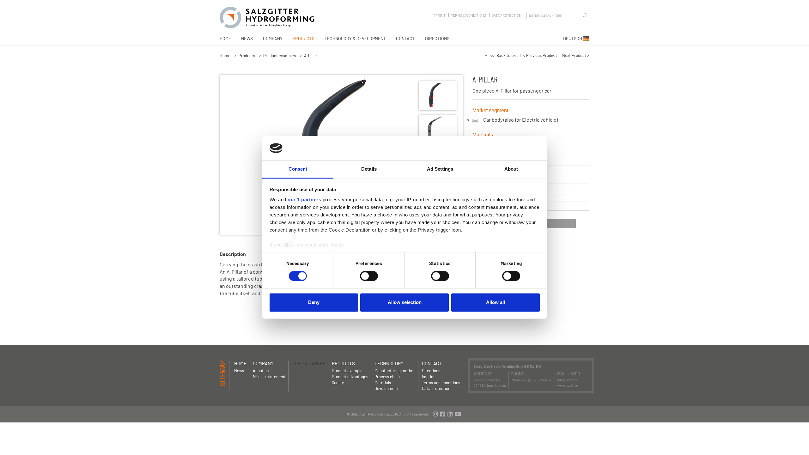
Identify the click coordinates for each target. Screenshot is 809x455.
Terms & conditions (468, 15)
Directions (437, 38)
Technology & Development (355, 38)
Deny (313, 302)
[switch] (369, 276)
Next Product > (575, 55)
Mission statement (269, 376)
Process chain (387, 376)
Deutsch (573, 38)
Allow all (495, 302)
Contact (405, 38)
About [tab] (511, 169)
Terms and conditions (441, 382)
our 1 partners (304, 199)
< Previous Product (540, 55)
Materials (382, 382)
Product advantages (350, 376)
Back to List (507, 55)
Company (273, 38)
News (247, 38)
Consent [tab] (298, 169)
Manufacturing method (395, 370)
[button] (550, 223)
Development (386, 388)
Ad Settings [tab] (440, 169)
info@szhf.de (567, 380)
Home (225, 38)
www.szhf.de (567, 385)
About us (261, 370)
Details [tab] (369, 169)
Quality (338, 382)
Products (303, 38)
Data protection (506, 15)
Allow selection (405, 302)
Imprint (439, 15)
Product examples (279, 55)
